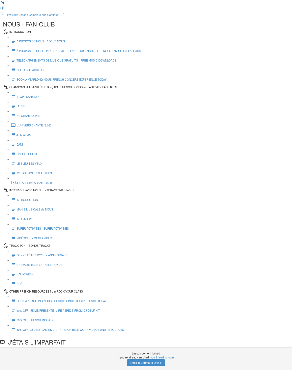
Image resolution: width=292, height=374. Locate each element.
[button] (2, 4)
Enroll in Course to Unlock (146, 363)
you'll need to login (162, 357)
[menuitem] (2, 9)
